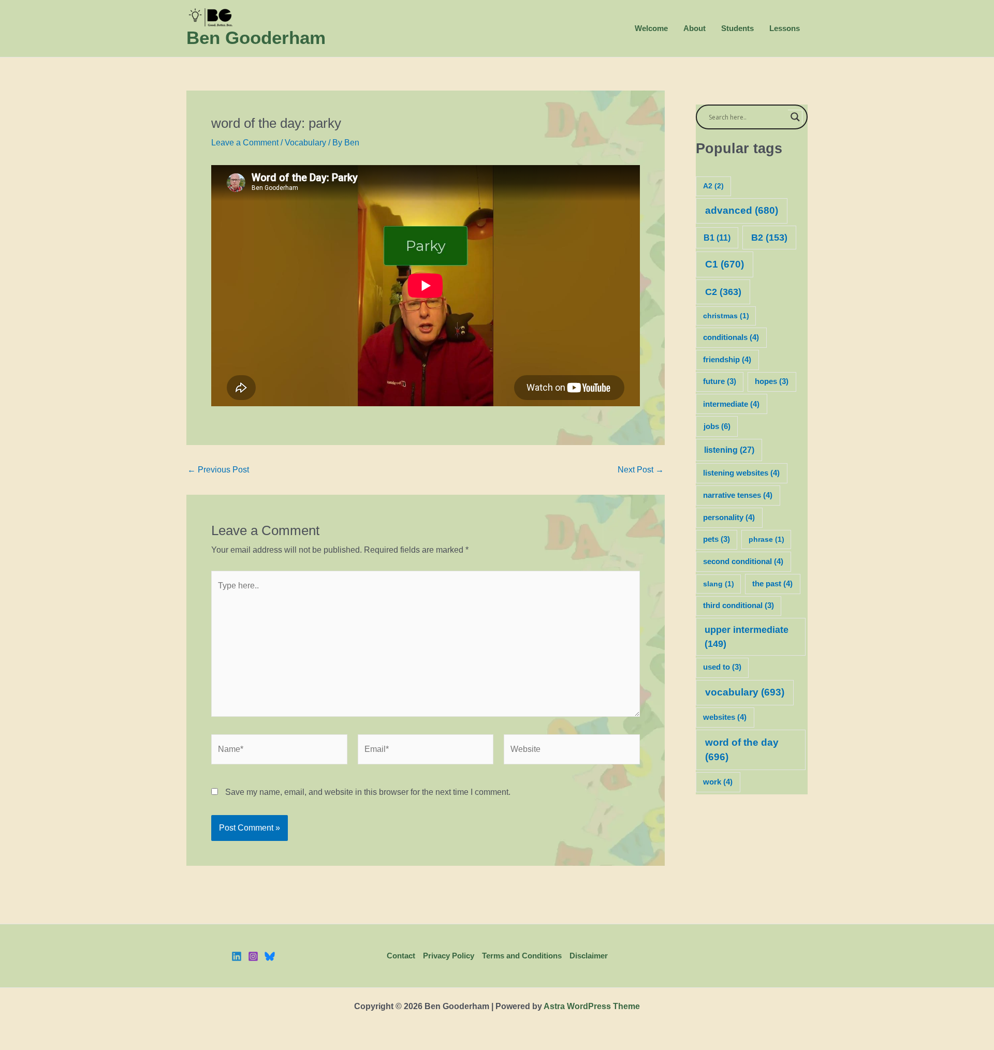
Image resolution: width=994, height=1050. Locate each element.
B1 (717, 237)
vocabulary (744, 692)
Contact (401, 955)
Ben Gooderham (256, 37)
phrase (766, 539)
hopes (771, 381)
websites (725, 717)
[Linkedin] (236, 956)
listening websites (741, 473)
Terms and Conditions (522, 955)
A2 (713, 186)
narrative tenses (737, 495)
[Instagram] (253, 956)
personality (729, 517)
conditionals (731, 337)
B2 (769, 237)
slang (718, 584)
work (718, 782)
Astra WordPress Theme (592, 1006)
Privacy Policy (448, 955)
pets (716, 539)
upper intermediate (746, 637)
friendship (727, 360)
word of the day (742, 750)
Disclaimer (588, 955)
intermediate (731, 404)
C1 (724, 264)
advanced (741, 210)
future (719, 381)
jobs (717, 426)
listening (729, 449)
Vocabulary (305, 142)
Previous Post (218, 470)
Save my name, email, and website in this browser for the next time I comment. (367, 792)
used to (722, 667)
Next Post (641, 470)
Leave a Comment (245, 142)
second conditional (743, 561)
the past (772, 584)
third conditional (738, 605)
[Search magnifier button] (795, 117)
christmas (726, 316)
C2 (723, 291)
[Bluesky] (270, 956)
